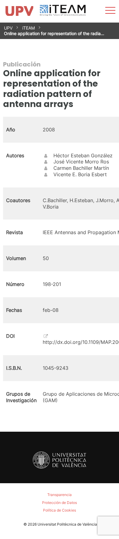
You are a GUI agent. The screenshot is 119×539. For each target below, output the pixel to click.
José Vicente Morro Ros (81, 162)
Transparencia (59, 494)
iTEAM (28, 27)
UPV (8, 27)
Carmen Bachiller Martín (81, 168)
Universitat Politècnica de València (67, 524)
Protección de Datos (59, 502)
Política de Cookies (59, 510)
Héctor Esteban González (83, 155)
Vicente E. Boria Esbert (80, 174)
